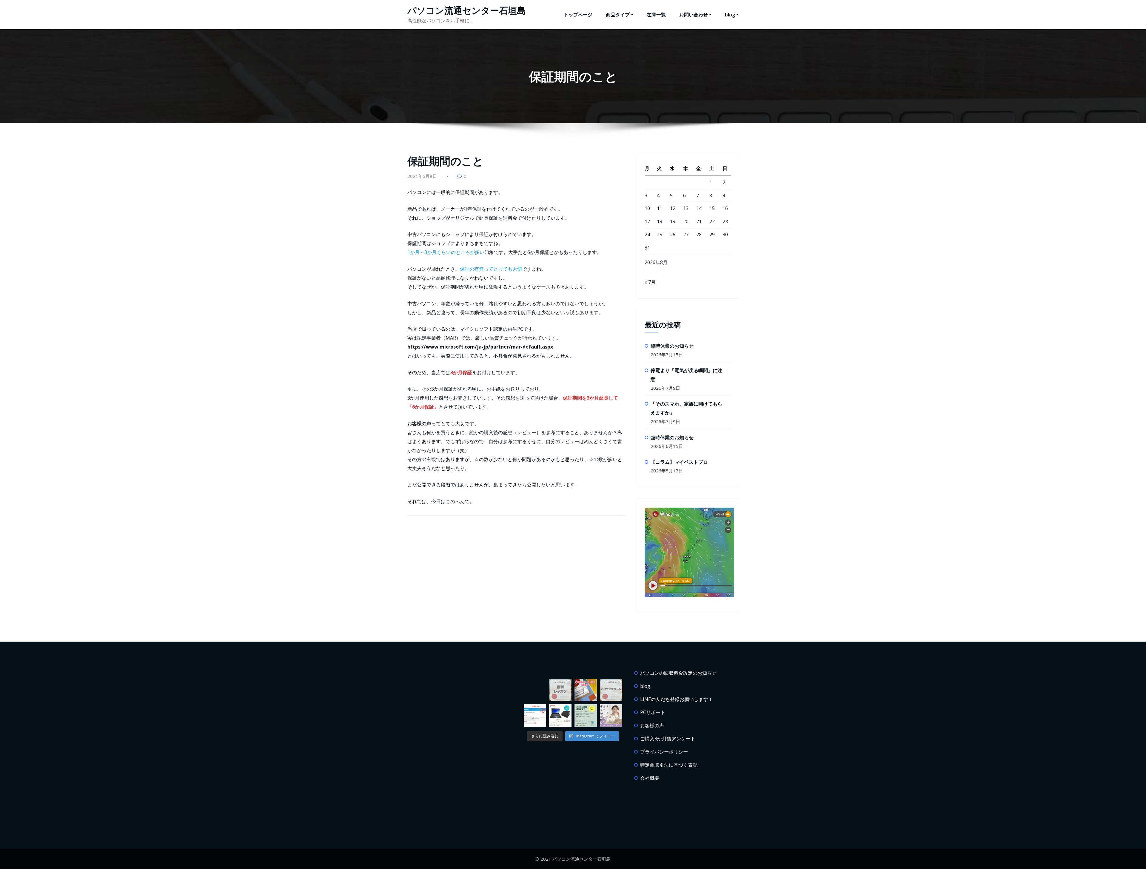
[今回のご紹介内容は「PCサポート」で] (611, 690)
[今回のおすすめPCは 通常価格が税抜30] (560, 715)
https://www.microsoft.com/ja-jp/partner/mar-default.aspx (480, 346)
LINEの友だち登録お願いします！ (676, 699)
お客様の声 (652, 725)
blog (730, 14)
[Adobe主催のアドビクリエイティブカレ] (611, 715)
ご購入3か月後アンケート (667, 738)
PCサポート (652, 712)
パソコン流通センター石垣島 (466, 10)
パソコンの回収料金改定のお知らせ (678, 673)
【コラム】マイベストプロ (679, 462)
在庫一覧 (656, 14)
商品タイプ (618, 14)
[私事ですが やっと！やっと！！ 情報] (535, 715)
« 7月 (650, 282)
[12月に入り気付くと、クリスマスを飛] (585, 715)
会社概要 (649, 778)
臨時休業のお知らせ (672, 346)
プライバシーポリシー (664, 751)
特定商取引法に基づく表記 (668, 765)
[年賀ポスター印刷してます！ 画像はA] (585, 690)
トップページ (578, 14)
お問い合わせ (693, 14)
